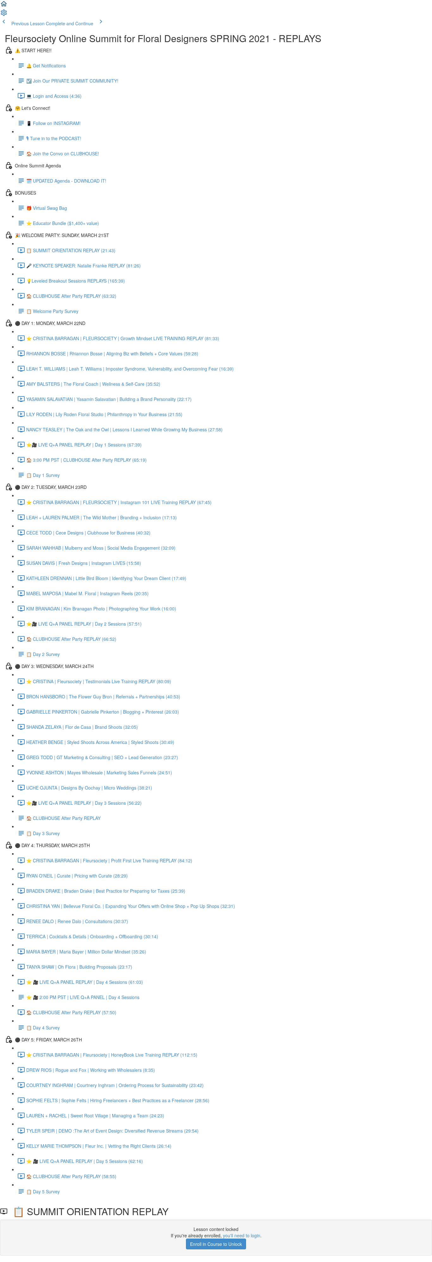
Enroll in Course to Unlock (216, 1244)
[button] (4, 6)
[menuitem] (4, 14)
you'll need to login (241, 1235)
